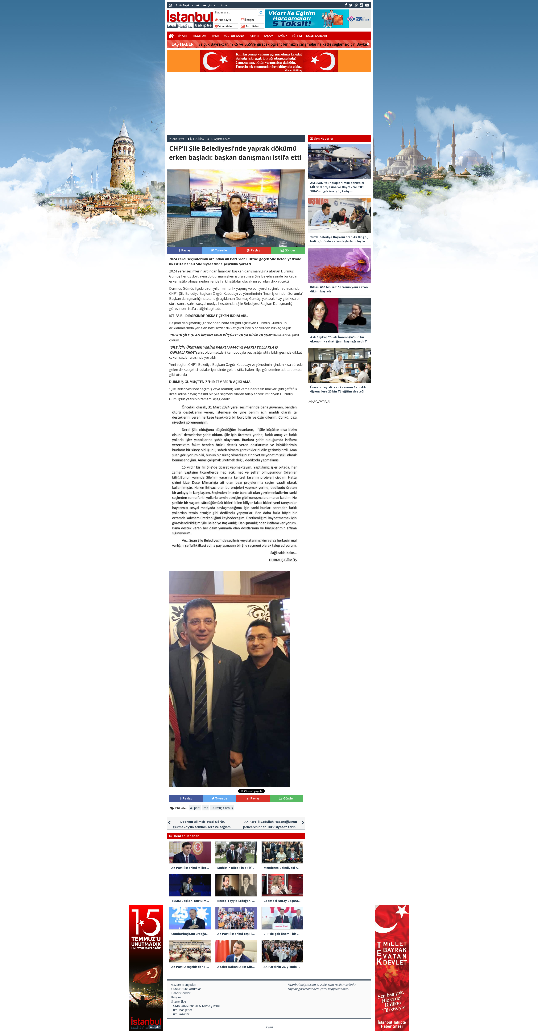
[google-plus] (356, 5)
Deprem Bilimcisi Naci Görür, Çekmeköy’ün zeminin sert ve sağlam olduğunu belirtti (202, 826)
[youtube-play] (367, 5)
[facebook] (346, 5)
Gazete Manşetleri (183, 985)
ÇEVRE (254, 36)
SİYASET (183, 36)
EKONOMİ (200, 36)
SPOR (215, 36)
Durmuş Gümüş (222, 808)
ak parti (195, 808)
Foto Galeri (252, 26)
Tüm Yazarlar (180, 1014)
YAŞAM (268, 36)
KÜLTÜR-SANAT (234, 36)
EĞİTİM (297, 36)
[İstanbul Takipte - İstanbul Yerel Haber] (190, 18)
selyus (269, 1027)
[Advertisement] (269, 103)
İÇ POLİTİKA (197, 139)
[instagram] (361, 5)
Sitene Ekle (178, 1001)
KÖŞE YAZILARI (316, 36)
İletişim (249, 20)
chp (205, 808)
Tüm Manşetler (181, 1010)
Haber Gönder (180, 993)
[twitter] (351, 5)
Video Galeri (225, 26)
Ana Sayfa (224, 20)
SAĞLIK (282, 36)
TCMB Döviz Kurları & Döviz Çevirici (195, 1006)
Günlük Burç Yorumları (186, 989)
